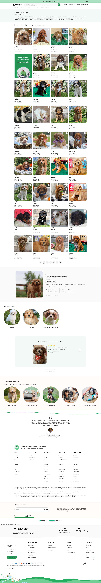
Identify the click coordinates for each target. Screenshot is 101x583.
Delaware (61, 457)
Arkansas (75, 457)
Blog (86, 554)
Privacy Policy (16, 570)
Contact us (69, 545)
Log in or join (30, 545)
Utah (15, 469)
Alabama (75, 455)
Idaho (15, 459)
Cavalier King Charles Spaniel (51, 327)
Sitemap (21, 570)
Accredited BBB (27, 570)
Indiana (45, 457)
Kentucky (75, 464)
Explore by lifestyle (10, 551)
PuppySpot (3, 524)
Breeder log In (50, 545)
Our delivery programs (90, 552)
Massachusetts (62, 466)
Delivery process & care (45, 8)
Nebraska (46, 471)
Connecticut (61, 455)
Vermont (60, 481)
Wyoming (16, 474)
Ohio (45, 476)
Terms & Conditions (71, 552)
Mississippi (76, 469)
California (16, 455)
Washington (16, 471)
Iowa (45, 459)
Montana (16, 462)
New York (61, 474)
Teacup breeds (51, 405)
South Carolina (76, 474)
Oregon (16, 466)
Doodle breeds (12, 405)
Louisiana (75, 466)
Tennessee (76, 476)
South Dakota (47, 478)
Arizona (30, 455)
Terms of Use (9, 570)
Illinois (45, 455)
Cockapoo (31, 327)
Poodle (12, 327)
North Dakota (47, 474)
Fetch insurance (31, 552)
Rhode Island (61, 478)
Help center (69, 547)
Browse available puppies (19, 8)
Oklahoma (31, 459)
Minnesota (46, 466)
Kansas (45, 462)
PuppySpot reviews (32, 557)
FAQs (68, 550)
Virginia (75, 478)
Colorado (16, 457)
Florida (75, 459)
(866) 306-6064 (64, 530)
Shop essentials (10, 553)
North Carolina (76, 471)
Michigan (46, 464)
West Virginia (76, 481)
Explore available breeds (11, 548)
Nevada (16, 464)
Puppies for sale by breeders (11, 524)
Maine (60, 462)
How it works (35, 8)
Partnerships (30, 554)
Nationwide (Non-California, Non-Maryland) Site (53, 570)
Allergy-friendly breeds (90, 405)
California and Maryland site (37, 570)
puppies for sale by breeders (38, 448)
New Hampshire (62, 469)
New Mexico (31, 457)
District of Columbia (63, 459)
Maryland (61, 464)
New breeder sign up (52, 547)
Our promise (88, 550)
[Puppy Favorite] (30, 29)
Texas (30, 462)
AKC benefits (30, 550)
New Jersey (61, 471)
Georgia (75, 462)
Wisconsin (46, 481)
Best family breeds (70, 405)
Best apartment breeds (31, 405)
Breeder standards (51, 550)
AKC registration (31, 547)
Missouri (45, 469)
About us (28, 8)
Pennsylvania (61, 476)
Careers (87, 557)
